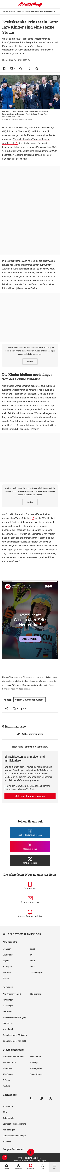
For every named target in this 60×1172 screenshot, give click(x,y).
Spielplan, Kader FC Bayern (15, 1035)
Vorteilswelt (8, 1029)
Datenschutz (8, 1118)
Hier (6, 786)
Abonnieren (8, 1068)
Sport (32, 949)
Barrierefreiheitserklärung (14, 1124)
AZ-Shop (34, 1062)
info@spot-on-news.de (24, 689)
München (7, 949)
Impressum (8, 1106)
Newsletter (8, 1000)
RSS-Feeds (7, 1011)
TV (31, 955)
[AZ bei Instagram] (41, 1098)
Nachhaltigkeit (36, 972)
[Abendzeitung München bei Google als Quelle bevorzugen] (37, 68)
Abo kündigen (9, 1130)
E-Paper (6, 1080)
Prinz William (8, 288)
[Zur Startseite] (30, 6)
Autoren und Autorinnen (13, 1056)
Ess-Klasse (8, 1023)
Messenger (8, 1006)
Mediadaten (35, 1056)
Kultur (32, 961)
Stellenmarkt (35, 994)
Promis (12, 11)
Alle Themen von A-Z (12, 994)
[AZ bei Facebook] (31, 1098)
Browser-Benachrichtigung (15, 1017)
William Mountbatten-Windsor (29, 699)
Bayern (6, 961)
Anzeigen (30, 362)
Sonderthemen (36, 1074)
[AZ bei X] (50, 1098)
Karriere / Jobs (9, 1062)
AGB (5, 1112)
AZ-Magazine (36, 1068)
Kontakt (6, 1086)
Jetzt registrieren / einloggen (30, 796)
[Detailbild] (55, 78)
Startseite (5, 11)
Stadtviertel (8, 955)
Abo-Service (8, 1074)
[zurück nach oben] (30, 1152)
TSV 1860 (7, 972)
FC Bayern (7, 966)
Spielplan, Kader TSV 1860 (14, 1041)
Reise (32, 966)
